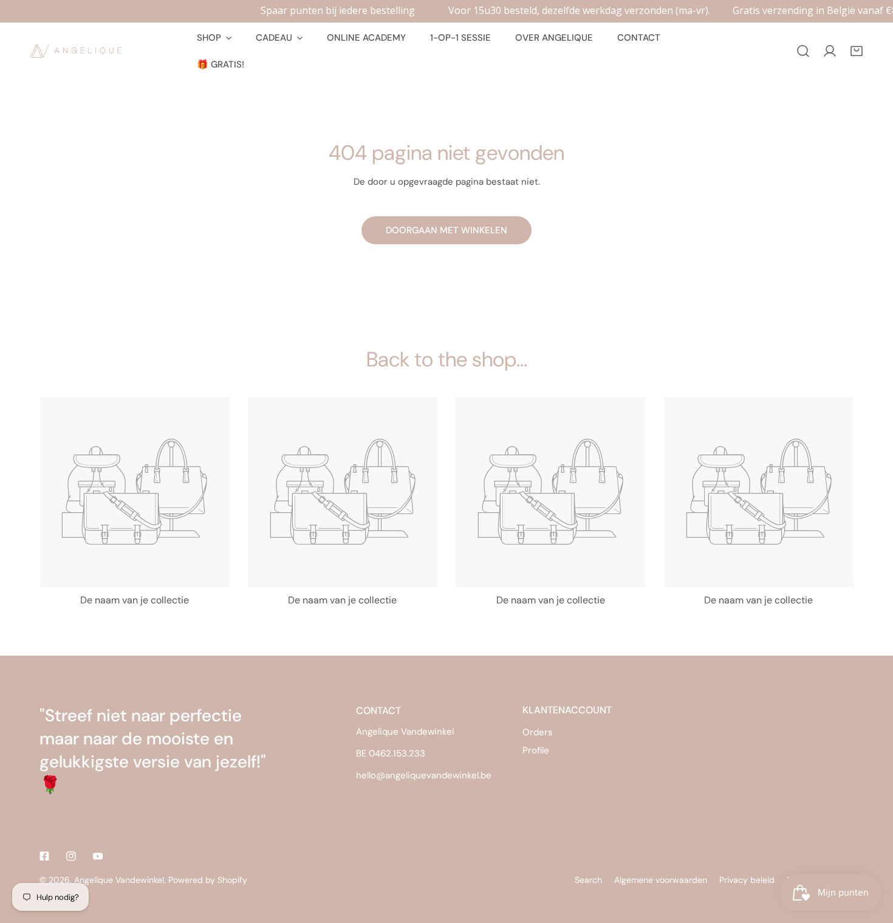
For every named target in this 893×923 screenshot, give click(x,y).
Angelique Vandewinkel (119, 879)
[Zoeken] (803, 51)
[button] (856, 51)
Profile (535, 750)
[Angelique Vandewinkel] (75, 51)
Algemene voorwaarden (660, 879)
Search (588, 879)
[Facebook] (44, 856)
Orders (537, 732)
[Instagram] (71, 856)
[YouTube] (97, 856)
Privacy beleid (747, 879)
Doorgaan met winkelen (446, 230)
